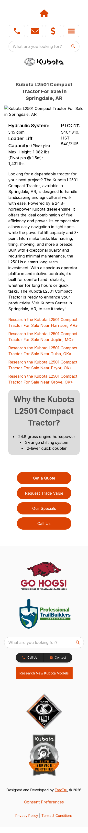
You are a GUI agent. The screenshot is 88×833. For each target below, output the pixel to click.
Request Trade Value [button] (44, 493)
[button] (17, 31)
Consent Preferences (44, 802)
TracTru (61, 790)
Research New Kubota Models (44, 673)
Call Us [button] (44, 523)
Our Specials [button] (44, 508)
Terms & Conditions (57, 815)
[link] (53, 31)
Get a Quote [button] (44, 478)
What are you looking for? (37, 46)
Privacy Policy (26, 815)
